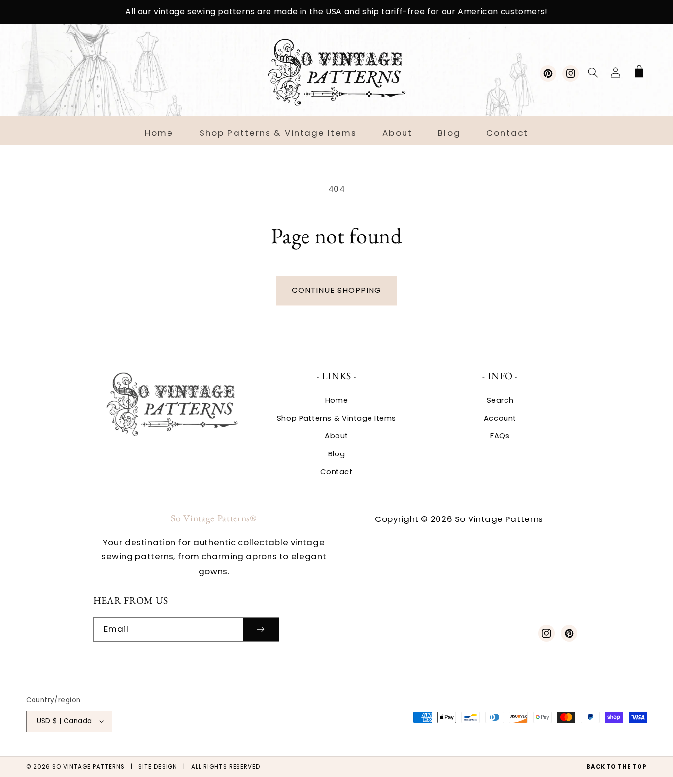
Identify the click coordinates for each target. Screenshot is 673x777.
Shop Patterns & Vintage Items (336, 418)
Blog (336, 454)
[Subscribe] (261, 629)
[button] (592, 72)
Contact (336, 472)
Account (500, 418)
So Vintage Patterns (88, 767)
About (336, 436)
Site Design (157, 767)
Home (336, 400)
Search (500, 400)
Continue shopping (337, 290)
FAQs (500, 436)
